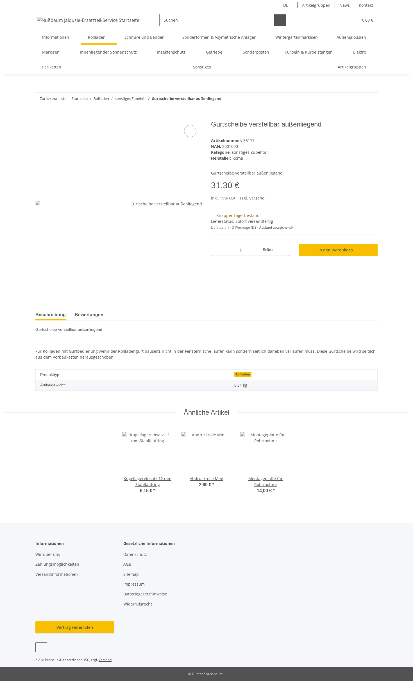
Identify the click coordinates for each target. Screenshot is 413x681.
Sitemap (131, 574)
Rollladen (243, 374)
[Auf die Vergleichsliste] (190, 131)
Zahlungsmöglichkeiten (57, 564)
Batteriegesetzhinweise (145, 594)
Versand (257, 198)
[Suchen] (280, 20)
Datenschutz (135, 554)
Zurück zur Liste (53, 98)
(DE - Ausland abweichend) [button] (272, 227)
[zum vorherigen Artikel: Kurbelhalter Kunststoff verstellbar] (359, 99)
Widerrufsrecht (137, 604)
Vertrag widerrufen (74, 627)
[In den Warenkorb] (39, 117)
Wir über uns (47, 554)
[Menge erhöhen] (284, 250)
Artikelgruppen (316, 5)
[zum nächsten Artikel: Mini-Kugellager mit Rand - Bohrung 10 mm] (372, 99)
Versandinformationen (56, 574)
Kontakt (366, 5)
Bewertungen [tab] (89, 314)
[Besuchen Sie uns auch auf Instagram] (41, 647)
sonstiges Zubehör (249, 152)
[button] (343, 20)
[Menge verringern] (217, 250)
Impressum (134, 584)
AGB (127, 564)
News (344, 5)
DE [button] (285, 5)
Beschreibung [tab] (50, 314)
